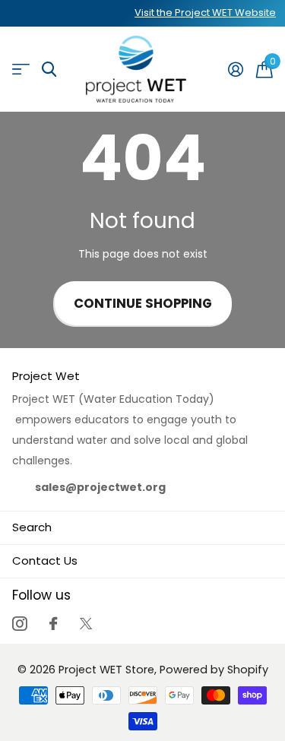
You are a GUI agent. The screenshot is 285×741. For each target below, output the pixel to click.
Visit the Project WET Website (205, 12)
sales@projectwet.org (100, 487)
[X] (86, 623)
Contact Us (45, 560)
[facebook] (53, 623)
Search (32, 527)
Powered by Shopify (214, 669)
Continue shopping (143, 303)
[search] (49, 69)
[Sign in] (235, 69)
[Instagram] (19, 623)
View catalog (21, 69)
